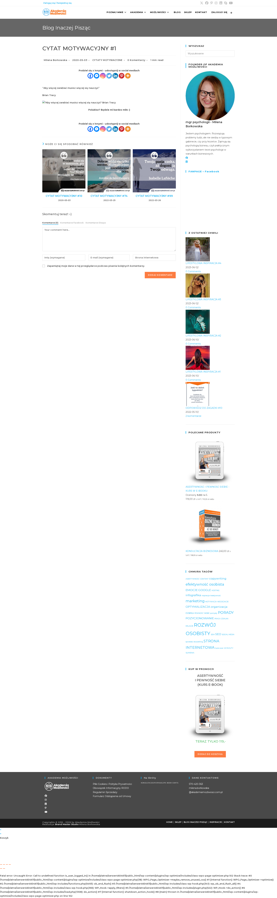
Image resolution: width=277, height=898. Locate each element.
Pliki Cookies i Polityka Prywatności (112, 784)
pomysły (213, 613)
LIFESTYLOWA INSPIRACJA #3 (203, 299)
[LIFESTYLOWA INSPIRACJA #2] (198, 321)
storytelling (198, 642)
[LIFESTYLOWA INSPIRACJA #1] (198, 357)
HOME (169, 822)
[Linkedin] (115, 76)
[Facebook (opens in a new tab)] (206, 3)
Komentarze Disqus (96, 223)
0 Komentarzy (136, 60)
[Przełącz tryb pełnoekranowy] (4, 864)
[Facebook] (90, 76)
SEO (218, 634)
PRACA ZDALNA (221, 619)
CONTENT (204, 579)
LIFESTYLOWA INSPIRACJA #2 (203, 335)
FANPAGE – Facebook (204, 171)
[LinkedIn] (187, 161)
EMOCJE (192, 590)
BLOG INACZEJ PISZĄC (195, 822)
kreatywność (215, 596)
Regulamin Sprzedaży (105, 792)
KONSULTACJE (147, 783)
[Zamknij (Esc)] (10, 864)
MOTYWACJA (211, 602)
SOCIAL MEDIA (228, 635)
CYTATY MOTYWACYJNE (107, 60)
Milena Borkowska (55, 60)
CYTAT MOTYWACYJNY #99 (154, 195)
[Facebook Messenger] (96, 76)
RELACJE (189, 626)
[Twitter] (109, 76)
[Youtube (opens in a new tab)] (231, 3)
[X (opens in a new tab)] (201, 3)
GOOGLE (204, 590)
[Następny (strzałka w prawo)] (4, 868)
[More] (128, 76)
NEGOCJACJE (223, 602)
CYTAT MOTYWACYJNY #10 (64, 195)
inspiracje (206, 596)
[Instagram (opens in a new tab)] (216, 3)
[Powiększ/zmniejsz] (1, 864)
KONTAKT (229, 822)
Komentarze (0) (50, 223)
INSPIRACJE (216, 822)
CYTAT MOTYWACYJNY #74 (109, 195)
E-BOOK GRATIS (171, 783)
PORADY (226, 612)
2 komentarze (193, 416)
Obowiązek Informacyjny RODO (111, 788)
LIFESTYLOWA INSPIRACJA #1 (203, 371)
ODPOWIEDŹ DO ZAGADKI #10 (204, 408)
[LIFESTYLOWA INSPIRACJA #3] (198, 285)
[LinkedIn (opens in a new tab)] (220, 3)
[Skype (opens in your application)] (225, 3)
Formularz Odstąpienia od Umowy (112, 796)
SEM (213, 635)
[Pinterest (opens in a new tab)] (211, 3)
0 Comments (193, 271)
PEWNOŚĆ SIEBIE (202, 613)
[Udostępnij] (7, 864)
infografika (193, 595)
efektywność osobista (205, 584)
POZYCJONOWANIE (200, 618)
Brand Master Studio (67, 824)
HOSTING (215, 590)
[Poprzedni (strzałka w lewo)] (1, 868)
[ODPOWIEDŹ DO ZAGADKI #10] (198, 393)
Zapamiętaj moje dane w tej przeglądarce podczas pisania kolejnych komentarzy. (96, 265)
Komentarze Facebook (72, 223)
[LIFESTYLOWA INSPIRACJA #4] (198, 249)
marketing (195, 601)
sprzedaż (189, 642)
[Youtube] (46, 811)
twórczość (219, 648)
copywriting (217, 578)
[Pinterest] (121, 76)
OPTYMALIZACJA (198, 606)
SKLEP (162, 783)
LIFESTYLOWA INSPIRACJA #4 (203, 263)
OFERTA (156, 783)
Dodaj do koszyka (210, 754)
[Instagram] (103, 76)
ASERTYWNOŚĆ (193, 579)
